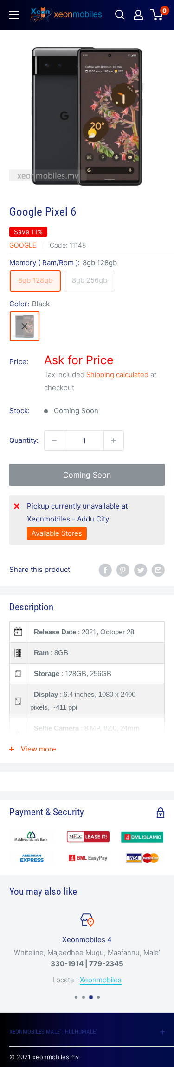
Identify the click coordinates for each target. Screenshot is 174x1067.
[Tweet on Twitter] (140, 570)
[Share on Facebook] (105, 570)
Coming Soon (87, 474)
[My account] (138, 15)
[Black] (24, 326)
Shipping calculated (117, 374)
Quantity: (24, 440)
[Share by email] (158, 570)
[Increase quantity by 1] (113, 440)
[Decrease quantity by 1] (54, 440)
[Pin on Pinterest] (122, 570)
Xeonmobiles (101, 979)
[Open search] (120, 15)
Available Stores (57, 533)
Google (22, 245)
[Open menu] (14, 15)
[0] (157, 14)
